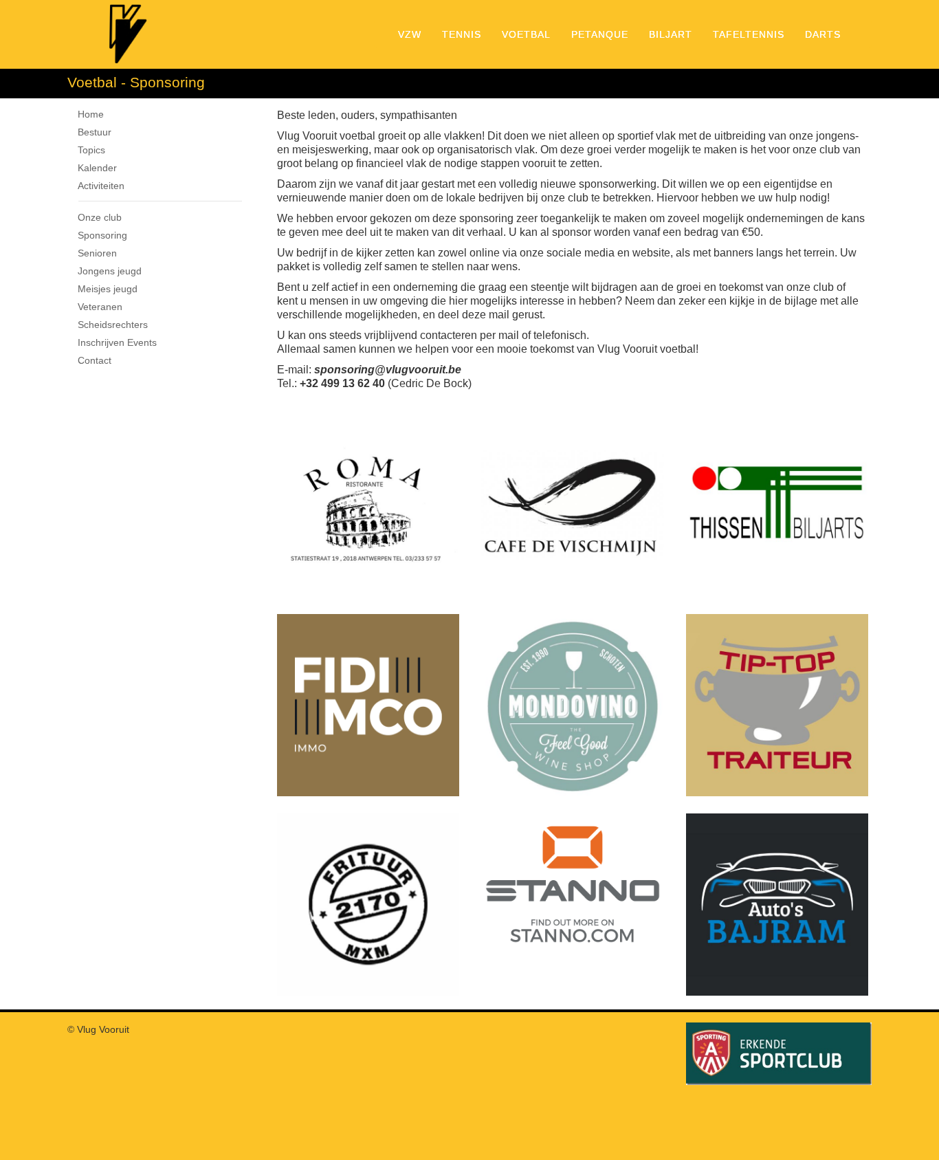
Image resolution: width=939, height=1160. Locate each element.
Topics (91, 149)
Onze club (100, 217)
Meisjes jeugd (107, 288)
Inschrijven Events (117, 342)
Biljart (670, 34)
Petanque (599, 34)
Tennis (461, 34)
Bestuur (94, 132)
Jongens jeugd (110, 270)
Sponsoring (102, 235)
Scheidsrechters (113, 324)
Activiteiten (101, 185)
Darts (823, 34)
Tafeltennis (748, 34)
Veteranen (100, 306)
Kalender (97, 167)
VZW (409, 34)
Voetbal (526, 34)
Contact (94, 360)
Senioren (97, 253)
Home (91, 114)
